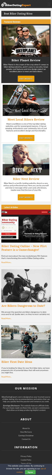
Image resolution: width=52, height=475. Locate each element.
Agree (30, 472)
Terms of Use (26, 463)
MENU (48, 3)
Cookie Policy (26, 460)
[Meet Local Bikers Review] (26, 100)
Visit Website (26, 79)
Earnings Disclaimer (26, 435)
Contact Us (26, 439)
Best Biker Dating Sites (18, 13)
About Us (26, 428)
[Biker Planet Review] (26, 41)
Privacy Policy (26, 456)
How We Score (26, 432)
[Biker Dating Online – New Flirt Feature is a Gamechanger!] (26, 226)
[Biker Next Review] (26, 160)
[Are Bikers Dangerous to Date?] (26, 286)
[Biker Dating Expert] (16, 4)
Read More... (6, 262)
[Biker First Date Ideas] (26, 342)
